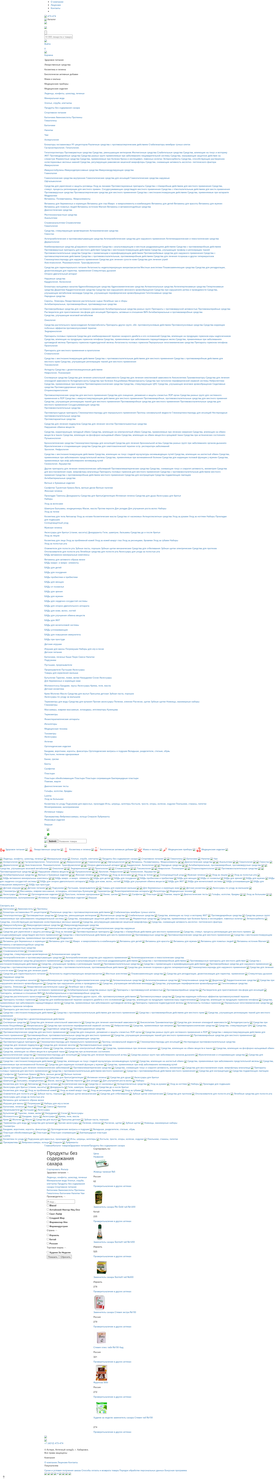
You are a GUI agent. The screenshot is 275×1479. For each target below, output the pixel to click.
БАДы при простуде (54, 639)
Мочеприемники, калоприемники (61, 806)
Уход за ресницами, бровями (137, 540)
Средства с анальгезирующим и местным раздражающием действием (139, 246)
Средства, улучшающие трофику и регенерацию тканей (180, 249)
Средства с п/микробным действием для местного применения (178, 185)
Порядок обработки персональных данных (141, 1470)
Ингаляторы (50, 723)
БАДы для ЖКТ (52, 620)
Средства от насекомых (129, 516)
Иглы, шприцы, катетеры (118, 803)
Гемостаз (49, 233)
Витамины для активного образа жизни (64, 559)
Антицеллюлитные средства (157, 516)
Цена (96, 1153)
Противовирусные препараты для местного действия (72, 249)
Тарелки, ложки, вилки (67, 677)
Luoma (47, 795)
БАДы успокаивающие (56, 629)
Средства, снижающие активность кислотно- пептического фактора (181, 161)
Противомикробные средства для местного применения (150, 401)
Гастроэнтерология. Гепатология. (61, 147)
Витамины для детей (162, 203)
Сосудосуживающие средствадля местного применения (131, 189)
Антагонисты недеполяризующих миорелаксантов (113, 267)
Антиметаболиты (96, 324)
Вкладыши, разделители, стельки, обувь (149, 751)
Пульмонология (52, 438)
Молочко (55, 693)
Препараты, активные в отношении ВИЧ (127, 312)
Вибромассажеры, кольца (73, 816)
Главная (48, 1145)
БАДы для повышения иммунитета (62, 634)
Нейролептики (216, 380)
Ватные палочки (104, 487)
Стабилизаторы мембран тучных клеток (169, 144)
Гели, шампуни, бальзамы (116, 532)
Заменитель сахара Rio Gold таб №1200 (114, 1206)
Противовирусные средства (58, 192)
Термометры (51, 714)
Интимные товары (53, 811)
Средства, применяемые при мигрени (64, 383)
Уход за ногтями (197, 516)
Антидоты (49, 369)
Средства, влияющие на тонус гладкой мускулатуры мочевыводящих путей (134, 454)
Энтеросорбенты (172, 158)
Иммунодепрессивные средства (81, 169)
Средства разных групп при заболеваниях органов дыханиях (194, 442)
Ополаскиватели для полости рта (61, 551)
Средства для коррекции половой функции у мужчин (189, 457)
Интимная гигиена (125, 495)
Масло (63, 693)
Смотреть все (7, 905)
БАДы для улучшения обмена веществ (64, 615)
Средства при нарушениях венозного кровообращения (125, 289)
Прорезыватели (52, 669)
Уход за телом (51, 511)
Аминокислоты (63, 117)
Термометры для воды (56, 701)
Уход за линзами (102, 185)
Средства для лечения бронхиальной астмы (139, 442)
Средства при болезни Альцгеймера (109, 380)
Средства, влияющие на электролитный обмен (116, 431)
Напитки (48, 130)
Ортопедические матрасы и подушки (108, 751)
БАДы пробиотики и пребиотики (61, 577)
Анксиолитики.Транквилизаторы (188, 377)
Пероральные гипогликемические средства (171, 342)
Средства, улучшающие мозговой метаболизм (68, 315)
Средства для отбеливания (146, 548)
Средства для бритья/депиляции (98, 495)
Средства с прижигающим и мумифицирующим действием (112, 252)
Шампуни (49, 508)
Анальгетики (50, 217)
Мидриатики (50, 195)
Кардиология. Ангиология (57, 281)
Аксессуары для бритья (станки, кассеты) (66, 532)
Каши (68, 656)
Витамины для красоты (186, 203)
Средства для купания (80, 701)
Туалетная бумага (65, 487)
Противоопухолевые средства (187, 324)
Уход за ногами (85, 516)
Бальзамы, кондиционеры (68, 508)
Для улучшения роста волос (142, 508)
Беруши (48, 824)
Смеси (81, 656)
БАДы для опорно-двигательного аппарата (66, 605)
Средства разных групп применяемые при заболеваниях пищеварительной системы (125, 155)
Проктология (51, 345)
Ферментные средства (67, 158)
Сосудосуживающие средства (83, 404)
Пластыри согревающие (98, 778)
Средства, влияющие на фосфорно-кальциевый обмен (92, 434)
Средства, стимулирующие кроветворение (66, 230)
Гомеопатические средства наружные (150, 177)
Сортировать (53, 1169)
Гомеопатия (50, 173)
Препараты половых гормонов (60, 335)
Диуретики (59, 289)
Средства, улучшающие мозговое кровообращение (185, 383)
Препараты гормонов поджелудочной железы (90, 342)
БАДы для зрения (53, 591)
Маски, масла (90, 508)
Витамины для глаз (97, 203)
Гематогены (50, 120)
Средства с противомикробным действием (198, 246)
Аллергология (51, 139)
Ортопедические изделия (57, 746)
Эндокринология (53, 331)
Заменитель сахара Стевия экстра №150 (114, 1312)
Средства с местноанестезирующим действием (162, 192)
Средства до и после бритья (145, 532)
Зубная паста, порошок (121, 693)
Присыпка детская (99, 693)
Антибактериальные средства (59, 478)
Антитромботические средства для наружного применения (134, 238)
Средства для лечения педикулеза (62, 423)
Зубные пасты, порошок (87, 548)
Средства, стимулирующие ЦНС (140, 383)
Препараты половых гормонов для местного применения (129, 471)
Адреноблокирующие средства (94, 286)
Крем (47, 693)
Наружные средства (54, 278)
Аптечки (48, 741)
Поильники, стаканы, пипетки (191, 803)
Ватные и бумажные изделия (59, 482)
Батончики (49, 117)
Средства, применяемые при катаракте (208, 192)
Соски (96, 677)
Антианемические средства (104, 230)
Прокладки (50, 495)
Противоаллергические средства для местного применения (105, 192)
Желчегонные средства (144, 152)
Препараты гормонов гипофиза (210, 342)
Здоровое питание (79, 1145)
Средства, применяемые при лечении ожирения (166, 431)
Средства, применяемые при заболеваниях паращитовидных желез (139, 339)
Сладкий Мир (57, 1217)
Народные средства (54, 296)
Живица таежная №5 (104, 1171)
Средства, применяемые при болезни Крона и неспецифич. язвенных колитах (121, 158)
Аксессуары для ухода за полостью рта (139, 551)
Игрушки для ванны (54, 648)
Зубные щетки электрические (176, 548)
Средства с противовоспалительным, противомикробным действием (117, 256)
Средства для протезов (204, 548)
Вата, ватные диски (85, 487)
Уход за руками (180, 516)
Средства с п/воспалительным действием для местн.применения (195, 189)
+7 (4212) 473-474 (53, 1443)
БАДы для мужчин (53, 596)
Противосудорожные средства (70, 387)
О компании (57, 1)
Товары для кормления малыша (61, 672)
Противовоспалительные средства (62, 252)
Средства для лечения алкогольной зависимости (93, 377)
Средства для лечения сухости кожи (118, 259)
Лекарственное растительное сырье (84, 300)
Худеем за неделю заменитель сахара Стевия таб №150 (123, 1417)
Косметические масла (104, 516)
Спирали (92, 816)
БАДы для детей (52, 567)
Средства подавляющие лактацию (173, 474)
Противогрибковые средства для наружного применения (173, 252)
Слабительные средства (170, 152)
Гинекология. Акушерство (57, 463)
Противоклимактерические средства (130, 468)
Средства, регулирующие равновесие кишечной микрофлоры (112, 161)
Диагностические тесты (56, 786)
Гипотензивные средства (159, 292)
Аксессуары (78, 669)
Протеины (77, 117)
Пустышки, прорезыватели (58, 664)
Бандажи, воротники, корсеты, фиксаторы (66, 751)
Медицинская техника (55, 728)
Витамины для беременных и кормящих (65, 203)
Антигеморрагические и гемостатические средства (192, 238)
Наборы (48, 498)
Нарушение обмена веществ (59, 426)
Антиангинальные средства (159, 286)
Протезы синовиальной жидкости (154, 412)
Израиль (54, 1235)
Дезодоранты (73, 495)
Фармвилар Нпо (58, 1222)
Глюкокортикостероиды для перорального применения (107, 412)
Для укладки (121, 508)
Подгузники (50, 660)
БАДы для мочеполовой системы (61, 624)
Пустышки (66, 669)
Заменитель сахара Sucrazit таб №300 (113, 1277)
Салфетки (49, 487)
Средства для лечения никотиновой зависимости (145, 377)
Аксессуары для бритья (168, 495)
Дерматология (51, 241)
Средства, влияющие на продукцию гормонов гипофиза (73, 339)
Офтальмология (52, 181)
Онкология (50, 320)
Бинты (47, 763)
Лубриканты (103, 816)
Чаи (46, 134)
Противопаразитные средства (60, 418)
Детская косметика (54, 688)
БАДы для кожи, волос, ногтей (60, 610)
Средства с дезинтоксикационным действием (78, 369)
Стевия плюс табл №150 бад (108, 1347)
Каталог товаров (61, 1145)
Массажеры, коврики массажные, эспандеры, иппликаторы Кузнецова (81, 709)
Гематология (51, 225)
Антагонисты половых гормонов (131, 342)
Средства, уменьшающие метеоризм (111, 152)
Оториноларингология (56, 390)
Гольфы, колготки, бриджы (58, 790)
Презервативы (51, 816)
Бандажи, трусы (68, 685)
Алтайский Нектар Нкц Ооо (64, 1209)
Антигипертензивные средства (190, 286)
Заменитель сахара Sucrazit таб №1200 (114, 1241)
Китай (52, 1239)
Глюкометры (50, 704)
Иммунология (51, 165)
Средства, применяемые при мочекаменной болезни (134, 457)
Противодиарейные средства (65, 155)
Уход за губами (161, 540)
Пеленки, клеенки (123, 701)
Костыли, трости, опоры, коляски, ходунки (153, 803)
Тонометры (50, 733)
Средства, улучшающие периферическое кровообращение (114, 292)
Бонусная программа (176, 1470)
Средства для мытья (78, 693)
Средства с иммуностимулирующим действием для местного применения (104, 398)
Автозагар (71, 516)
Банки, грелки (51, 758)
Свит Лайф (55, 1213)
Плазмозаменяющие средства (179, 267)
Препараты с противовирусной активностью (174, 308)
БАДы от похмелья (54, 586)
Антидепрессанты (79, 380)
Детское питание (53, 652)
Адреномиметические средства (127, 286)
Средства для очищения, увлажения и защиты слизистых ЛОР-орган (144, 395)
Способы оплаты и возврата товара (100, 1470)
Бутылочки (49, 677)
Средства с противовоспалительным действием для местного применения (134, 358)
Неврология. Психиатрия (57, 372)
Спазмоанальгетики (54, 222)
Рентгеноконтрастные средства (60, 214)
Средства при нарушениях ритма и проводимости (180, 289)
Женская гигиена (53, 490)
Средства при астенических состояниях (204, 434)
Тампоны (61, 495)
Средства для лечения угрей (153, 259)
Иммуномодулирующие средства (116, 169)
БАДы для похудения (55, 572)
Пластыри (49, 773)
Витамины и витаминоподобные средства (129, 206)
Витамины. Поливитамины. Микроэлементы (67, 198)
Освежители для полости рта (59, 548)
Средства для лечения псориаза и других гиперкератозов (184, 256)
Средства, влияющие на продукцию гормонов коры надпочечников (195, 335)
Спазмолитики (73, 222)
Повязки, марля (52, 781)
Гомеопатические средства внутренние (64, 177)
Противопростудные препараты (61, 412)
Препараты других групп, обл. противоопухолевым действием (138, 324)
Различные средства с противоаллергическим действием (118, 144)
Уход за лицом (52, 535)
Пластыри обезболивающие (59, 778)
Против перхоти (106, 508)
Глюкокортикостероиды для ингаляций (94, 442)
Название (98, 1156)
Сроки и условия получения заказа (62, 1470)
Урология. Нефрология (56, 449)
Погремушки (71, 648)
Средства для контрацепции (139, 474)
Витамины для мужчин (210, 203)
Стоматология (51, 353)
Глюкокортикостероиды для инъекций (191, 412)
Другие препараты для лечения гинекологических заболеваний (77, 468)
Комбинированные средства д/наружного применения (72, 246)
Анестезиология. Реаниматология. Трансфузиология (72, 262)
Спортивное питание (55, 112)
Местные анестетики (151, 267)
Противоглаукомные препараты (128, 185)
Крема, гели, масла (100, 685)
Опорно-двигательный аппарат (60, 273)
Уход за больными (53, 798)
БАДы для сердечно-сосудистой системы (65, 600)
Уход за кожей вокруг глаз (108, 540)
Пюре (75, 656)
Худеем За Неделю (60, 1252)
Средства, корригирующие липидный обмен (67, 431)
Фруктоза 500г (100, 1382)
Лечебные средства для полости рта (99, 551)
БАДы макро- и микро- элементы (61, 562)
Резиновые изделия (54, 819)
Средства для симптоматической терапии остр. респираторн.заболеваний (130, 446)
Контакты (55, 8)
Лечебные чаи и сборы (115, 300)
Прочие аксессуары (103, 701)
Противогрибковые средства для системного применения (74, 308)
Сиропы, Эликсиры (54, 300)
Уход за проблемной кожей (80, 540)
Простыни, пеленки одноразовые (61, 754)
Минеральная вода (54, 98)
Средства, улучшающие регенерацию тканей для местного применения (98, 361)
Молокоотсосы (52, 685)
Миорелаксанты (136, 380)
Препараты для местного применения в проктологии (72, 350)
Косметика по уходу (54, 803)
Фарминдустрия (58, 1226)
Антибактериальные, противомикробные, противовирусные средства (80, 304)
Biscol (52, 1205)
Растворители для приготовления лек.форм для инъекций (75, 312)
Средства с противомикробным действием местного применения (90, 474)
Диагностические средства (58, 209)
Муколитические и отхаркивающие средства (67, 446)
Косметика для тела (54, 516)
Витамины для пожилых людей (60, 206)
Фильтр (64, 1169)
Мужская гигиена (53, 527)
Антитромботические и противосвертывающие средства (73, 238)
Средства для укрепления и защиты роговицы (68, 185)
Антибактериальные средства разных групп (128, 308)
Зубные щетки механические (116, 548)
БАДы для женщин (54, 581)
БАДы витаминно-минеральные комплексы (66, 554)
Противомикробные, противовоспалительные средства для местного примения (185, 398)
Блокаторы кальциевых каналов (61, 286)
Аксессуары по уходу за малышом (62, 696)
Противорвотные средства (78, 152)
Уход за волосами (53, 503)
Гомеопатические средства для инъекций (108, 177)
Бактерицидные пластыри (124, 778)
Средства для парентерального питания (65, 267)
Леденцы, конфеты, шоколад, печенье (64, 93)
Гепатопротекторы (54, 152)
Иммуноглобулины (54, 169)
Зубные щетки (158, 701)
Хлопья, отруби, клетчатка (58, 102)
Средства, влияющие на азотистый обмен (196, 454)
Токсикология (51, 364)
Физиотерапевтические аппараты (61, 719)
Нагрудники (86, 677)
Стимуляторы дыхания (104, 270)
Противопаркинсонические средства (104, 383)
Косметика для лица (55, 540)
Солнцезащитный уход (56, 522)
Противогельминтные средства (130, 423)
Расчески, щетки (141, 701)
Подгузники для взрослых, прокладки (85, 803)
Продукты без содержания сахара (62, 107)
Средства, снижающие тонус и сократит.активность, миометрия (183, 468)
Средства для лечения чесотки (97, 423)
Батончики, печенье (54, 656)
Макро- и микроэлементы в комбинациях (129, 203)
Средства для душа (145, 495)
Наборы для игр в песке (91, 648)
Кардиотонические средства (80, 289)
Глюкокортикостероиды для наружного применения (71, 259)
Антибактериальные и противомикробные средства (175, 312)
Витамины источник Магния (92, 206)
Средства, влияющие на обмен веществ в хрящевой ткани (152, 434)
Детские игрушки (53, 644)
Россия (53, 1243)
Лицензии (56, 4)
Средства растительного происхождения (65, 324)
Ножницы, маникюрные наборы (182, 701)
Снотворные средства (55, 377)
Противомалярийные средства (214, 308)
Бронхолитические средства (59, 442)
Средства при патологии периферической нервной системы (177, 380)
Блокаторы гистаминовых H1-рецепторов (66, 144)
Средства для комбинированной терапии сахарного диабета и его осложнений (118, 335)
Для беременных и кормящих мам (62, 680)
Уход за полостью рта (55, 543)
